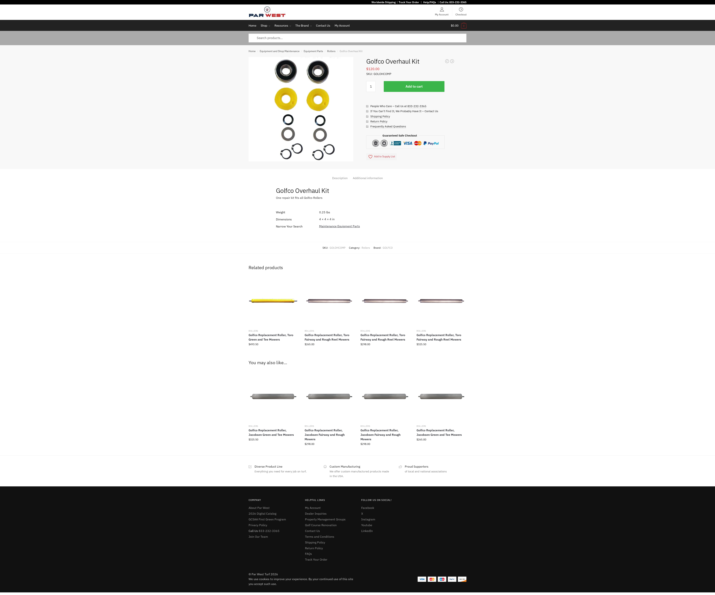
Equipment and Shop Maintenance (280, 51)
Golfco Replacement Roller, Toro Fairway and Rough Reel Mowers (327, 337)
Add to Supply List (384, 156)
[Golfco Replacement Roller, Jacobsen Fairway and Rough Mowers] (329, 396)
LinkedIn (367, 531)
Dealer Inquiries (316, 513)
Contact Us (312, 531)
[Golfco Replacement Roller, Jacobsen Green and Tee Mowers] (273, 396)
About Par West (259, 508)
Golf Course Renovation (321, 525)
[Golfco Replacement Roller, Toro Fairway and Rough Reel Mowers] (329, 301)
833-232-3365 (457, 2)
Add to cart (414, 86)
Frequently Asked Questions (388, 126)
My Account (442, 14)
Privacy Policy (258, 525)
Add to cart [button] (273, 352)
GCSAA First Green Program (267, 519)
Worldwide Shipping (383, 2)
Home (252, 51)
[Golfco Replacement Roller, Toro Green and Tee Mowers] (273, 301)
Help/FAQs (429, 2)
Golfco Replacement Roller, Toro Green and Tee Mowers (271, 337)
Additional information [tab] (368, 178)
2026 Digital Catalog (262, 513)
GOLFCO (388, 247)
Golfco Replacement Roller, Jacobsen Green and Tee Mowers (271, 432)
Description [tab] (340, 178)
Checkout (461, 14)
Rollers (331, 51)
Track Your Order (409, 2)
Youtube (366, 525)
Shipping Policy (380, 116)
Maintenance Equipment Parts (339, 226)
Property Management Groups (325, 519)
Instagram (368, 519)
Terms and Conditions (319, 536)
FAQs (308, 554)
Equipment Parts (313, 51)
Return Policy (378, 121)
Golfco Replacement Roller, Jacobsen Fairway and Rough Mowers (325, 434)
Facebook (367, 508)
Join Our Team (258, 536)
